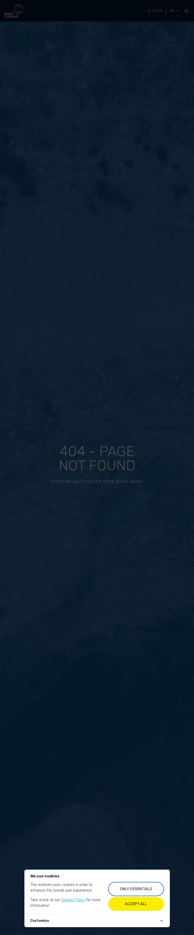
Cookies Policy (73, 900)
